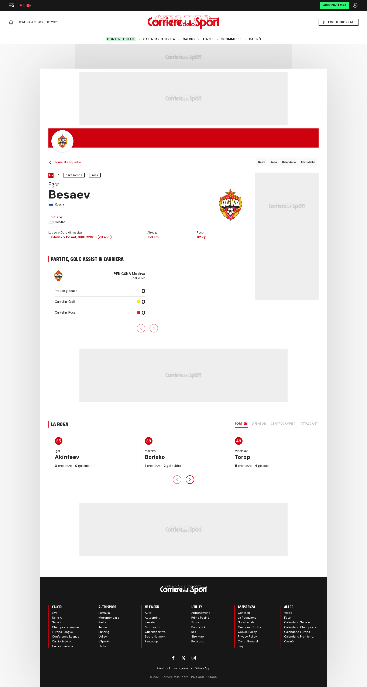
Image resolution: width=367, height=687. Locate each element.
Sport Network (155, 636)
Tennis (208, 39)
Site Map (197, 636)
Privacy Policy (247, 636)
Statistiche (308, 162)
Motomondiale (109, 617)
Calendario (289, 162)
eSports (104, 641)
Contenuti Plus (120, 39)
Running (104, 632)
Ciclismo (104, 646)
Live (27, 5)
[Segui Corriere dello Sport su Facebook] (173, 657)
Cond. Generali (248, 641)
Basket (103, 622)
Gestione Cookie (249, 627)
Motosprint (153, 627)
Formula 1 (105, 613)
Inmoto (150, 622)
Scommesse (231, 39)
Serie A (57, 617)
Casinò (255, 39)
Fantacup (151, 641)
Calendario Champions (300, 627)
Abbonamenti (200, 613)
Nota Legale (246, 622)
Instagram (181, 668)
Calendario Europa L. (298, 632)
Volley (103, 636)
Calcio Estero (61, 641)
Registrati (198, 641)
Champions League (65, 627)
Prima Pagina (200, 617)
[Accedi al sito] (356, 5)
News (261, 162)
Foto (287, 617)
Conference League (65, 636)
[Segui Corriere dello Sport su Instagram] (193, 657)
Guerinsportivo (155, 632)
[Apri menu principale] (11, 5)
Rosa (274, 162)
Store (195, 622)
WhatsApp (202, 668)
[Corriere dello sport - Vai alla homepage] (183, 22)
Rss (193, 632)
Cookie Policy (247, 632)
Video (288, 613)
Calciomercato (62, 646)
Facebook (164, 668)
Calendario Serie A (159, 39)
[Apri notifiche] (11, 22)
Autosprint (152, 617)
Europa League (62, 632)
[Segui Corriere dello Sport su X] (183, 657)
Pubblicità (198, 627)
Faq (240, 646)
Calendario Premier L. (299, 636)
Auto (148, 613)
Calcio (189, 39)
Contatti (244, 613)
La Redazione (247, 617)
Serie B (57, 622)
